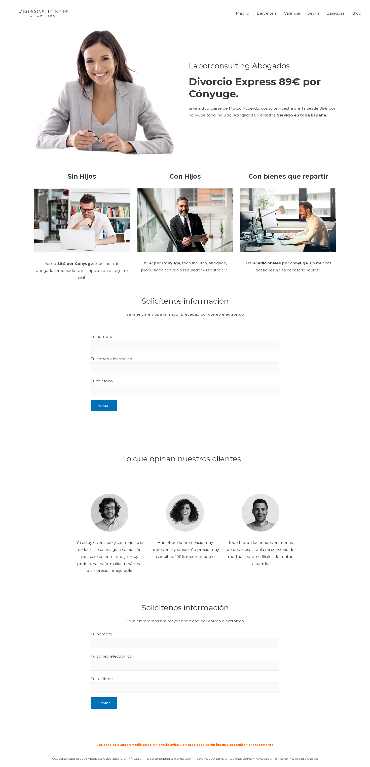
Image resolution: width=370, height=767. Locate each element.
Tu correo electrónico (111, 358)
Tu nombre (101, 336)
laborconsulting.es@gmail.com (170, 758)
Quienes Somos (241, 758)
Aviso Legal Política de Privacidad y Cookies (287, 758)
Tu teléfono (102, 381)
